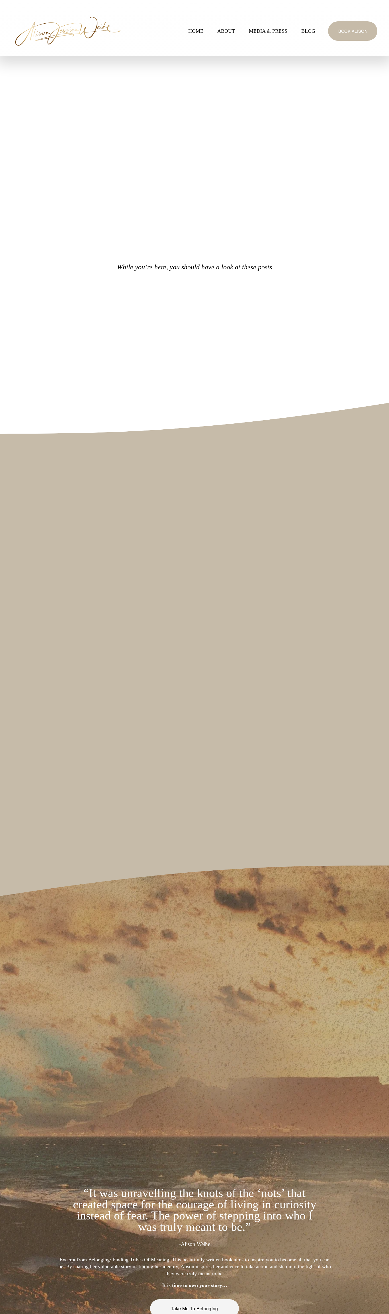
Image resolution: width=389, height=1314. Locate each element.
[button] (57, 512)
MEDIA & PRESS (268, 31)
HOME (195, 31)
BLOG (308, 31)
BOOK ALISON (352, 31)
